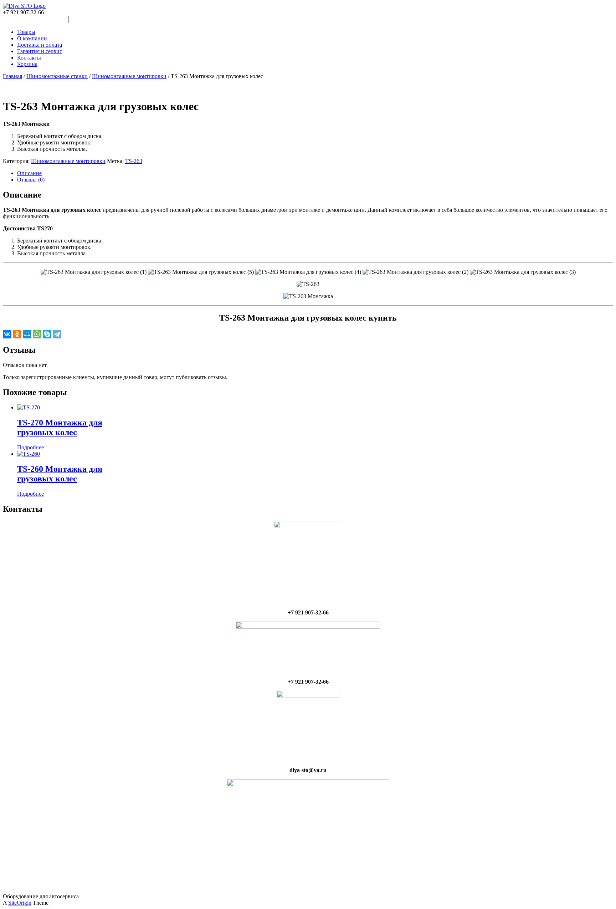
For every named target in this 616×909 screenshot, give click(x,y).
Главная (12, 76)
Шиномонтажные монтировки (129, 76)
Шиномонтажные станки (57, 76)
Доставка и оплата (39, 45)
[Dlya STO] (24, 6)
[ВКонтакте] (7, 334)
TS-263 (133, 161)
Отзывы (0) (31, 180)
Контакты (29, 58)
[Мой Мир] (27, 334)
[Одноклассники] (17, 334)
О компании (32, 38)
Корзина (27, 64)
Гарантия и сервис (39, 51)
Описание (29, 173)
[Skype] (47, 334)
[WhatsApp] (37, 334)
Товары (26, 32)
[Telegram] (57, 334)
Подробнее (30, 447)
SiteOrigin (19, 903)
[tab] (315, 173)
